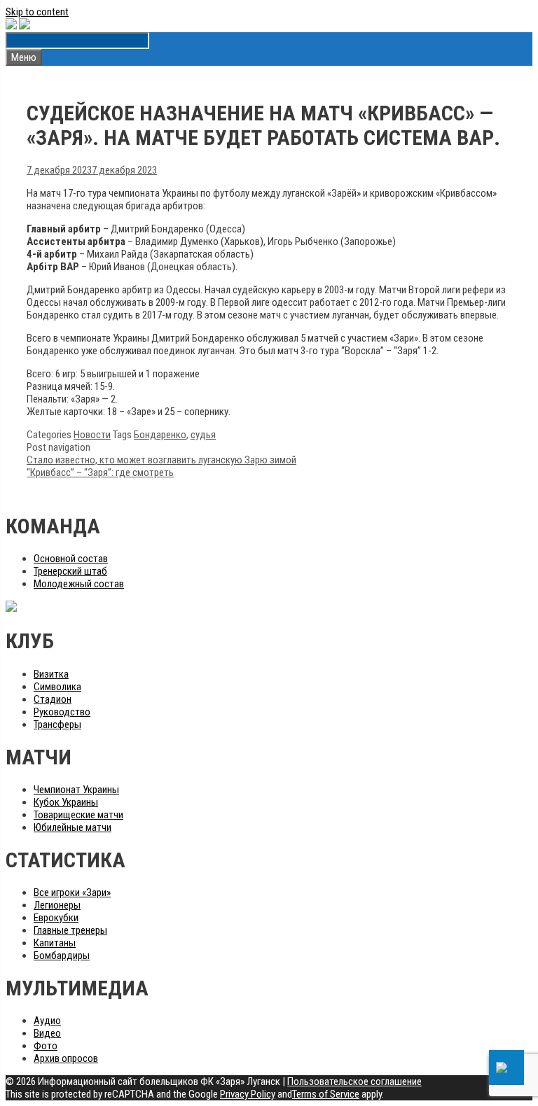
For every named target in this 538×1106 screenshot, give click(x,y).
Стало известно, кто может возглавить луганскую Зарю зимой (161, 460)
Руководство (62, 712)
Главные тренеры (70, 930)
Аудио (47, 1020)
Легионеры (57, 905)
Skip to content (37, 12)
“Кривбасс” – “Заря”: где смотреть (100, 472)
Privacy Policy (247, 1094)
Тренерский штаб (70, 571)
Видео (47, 1033)
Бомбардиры (62, 955)
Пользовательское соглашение (354, 1081)
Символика (57, 686)
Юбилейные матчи (72, 827)
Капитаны (55, 943)
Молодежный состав (79, 584)
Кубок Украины (66, 802)
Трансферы (57, 724)
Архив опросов (66, 1058)
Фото (45, 1046)
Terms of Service (325, 1094)
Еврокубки (56, 917)
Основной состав (71, 558)
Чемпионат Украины (76, 789)
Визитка (51, 674)
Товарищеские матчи (78, 814)
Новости (92, 434)
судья (203, 434)
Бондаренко (160, 434)
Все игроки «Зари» (72, 892)
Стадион (52, 699)
